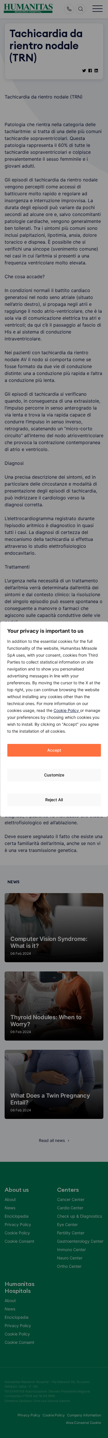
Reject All (54, 799)
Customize (54, 774)
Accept (54, 750)
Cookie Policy (67, 710)
